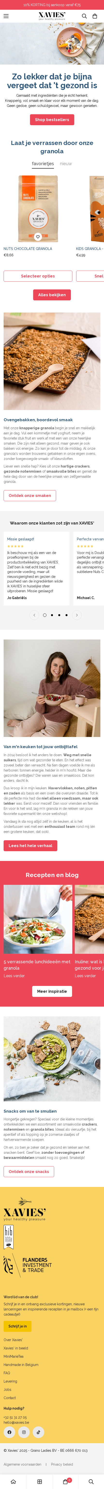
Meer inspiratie (52, 991)
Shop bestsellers (52, 119)
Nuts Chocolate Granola (28, 249)
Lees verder (14, 976)
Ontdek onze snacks (29, 1171)
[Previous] (34, 615)
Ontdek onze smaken (30, 495)
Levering (10, 1381)
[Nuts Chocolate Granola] (38, 209)
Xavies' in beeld (16, 1348)
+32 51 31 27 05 (15, 1417)
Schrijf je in (17, 1326)
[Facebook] (9, 1432)
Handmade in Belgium (21, 1365)
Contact (10, 1398)
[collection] (39, 1481)
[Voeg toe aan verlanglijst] (38, 237)
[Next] (77, 615)
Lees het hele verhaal (30, 845)
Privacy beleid (62, 1464)
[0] (94, 16)
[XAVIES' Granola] (52, 16)
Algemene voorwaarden (22, 1464)
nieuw (66, 163)
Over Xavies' (13, 1340)
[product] (13, 1482)
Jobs (7, 1390)
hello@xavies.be (16, 1422)
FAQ (7, 1373)
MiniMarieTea (13, 1356)
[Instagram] (24, 1432)
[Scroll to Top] (95, 1463)
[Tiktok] (38, 1432)
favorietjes (43, 163)
